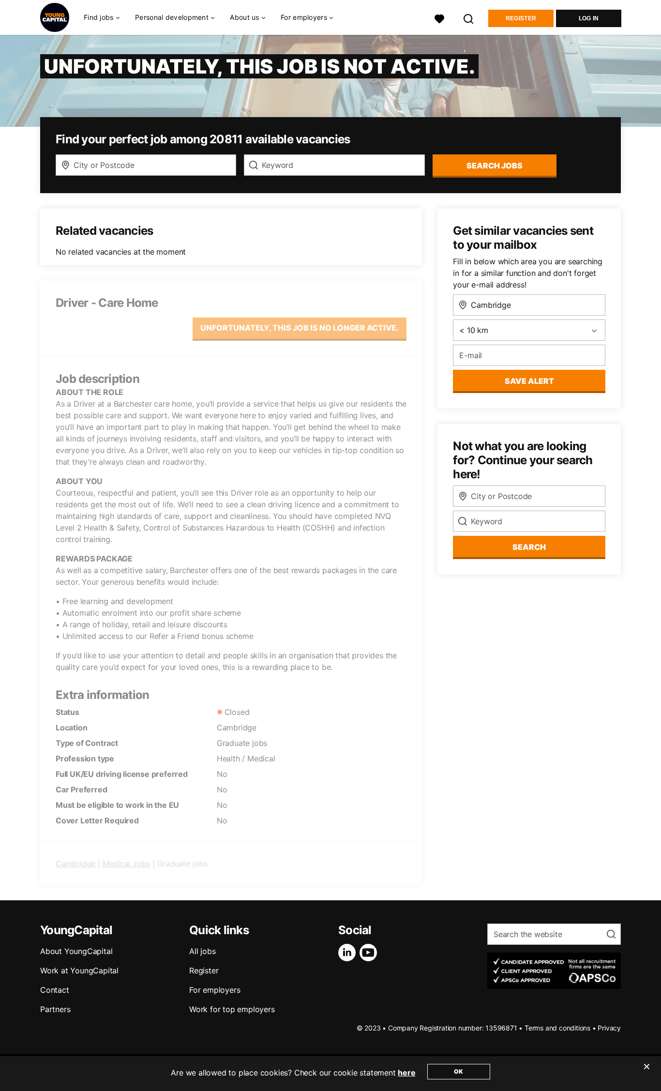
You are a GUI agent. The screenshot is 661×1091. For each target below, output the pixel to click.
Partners (55, 1009)
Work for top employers (232, 1009)
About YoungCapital (76, 951)
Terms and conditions (557, 1028)
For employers (214, 990)
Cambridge (75, 863)
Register (521, 18)
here (406, 1072)
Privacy (609, 1028)
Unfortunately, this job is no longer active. (299, 328)
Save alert (529, 381)
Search (529, 547)
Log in (589, 18)
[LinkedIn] (349, 952)
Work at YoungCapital (79, 970)
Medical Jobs (126, 863)
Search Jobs (494, 165)
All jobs (202, 951)
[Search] (468, 17)
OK (458, 1071)
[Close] (646, 1072)
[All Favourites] (439, 17)
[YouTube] (370, 952)
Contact (54, 990)
